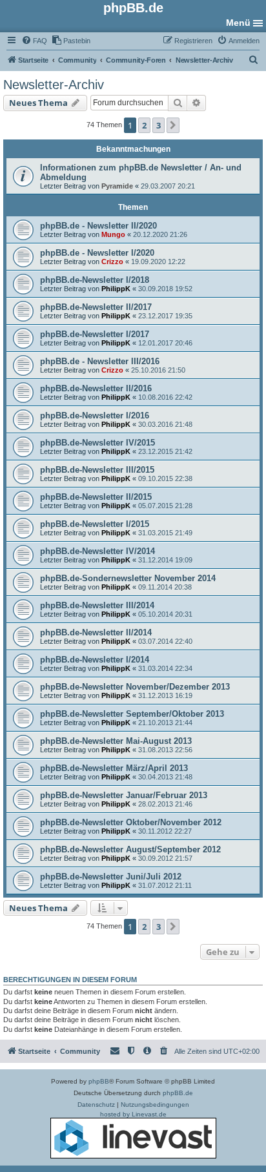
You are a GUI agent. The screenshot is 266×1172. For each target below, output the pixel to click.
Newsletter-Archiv (53, 84)
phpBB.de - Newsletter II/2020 (98, 226)
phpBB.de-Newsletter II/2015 (96, 497)
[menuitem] (34, 40)
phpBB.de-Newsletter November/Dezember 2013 (135, 687)
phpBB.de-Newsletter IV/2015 (97, 442)
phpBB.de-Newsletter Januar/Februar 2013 (123, 795)
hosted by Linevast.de (133, 1114)
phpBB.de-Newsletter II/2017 (96, 307)
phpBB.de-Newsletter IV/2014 (97, 551)
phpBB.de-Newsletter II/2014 (96, 632)
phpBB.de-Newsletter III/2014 (97, 605)
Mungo (113, 234)
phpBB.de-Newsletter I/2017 (94, 334)
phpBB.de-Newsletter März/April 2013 (114, 768)
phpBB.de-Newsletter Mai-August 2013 (116, 741)
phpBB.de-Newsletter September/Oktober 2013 (132, 714)
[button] (173, 125)
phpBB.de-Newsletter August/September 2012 (130, 849)
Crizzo (112, 261)
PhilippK (115, 289)
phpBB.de (178, 1092)
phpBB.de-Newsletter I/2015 (94, 524)
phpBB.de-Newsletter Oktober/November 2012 (130, 822)
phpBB (98, 1081)
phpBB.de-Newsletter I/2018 (94, 280)
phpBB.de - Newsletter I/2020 (97, 253)
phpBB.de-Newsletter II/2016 (96, 388)
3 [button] (158, 125)
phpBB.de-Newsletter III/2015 (97, 470)
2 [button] (144, 125)
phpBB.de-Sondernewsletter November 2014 (128, 578)
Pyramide (117, 186)
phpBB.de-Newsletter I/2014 (94, 659)
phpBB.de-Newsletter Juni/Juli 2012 (110, 876)
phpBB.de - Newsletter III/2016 (99, 361)
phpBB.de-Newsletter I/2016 (94, 415)
